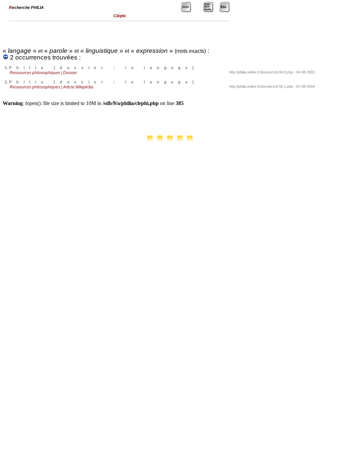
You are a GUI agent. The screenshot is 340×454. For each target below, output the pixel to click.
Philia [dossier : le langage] (104, 67)
